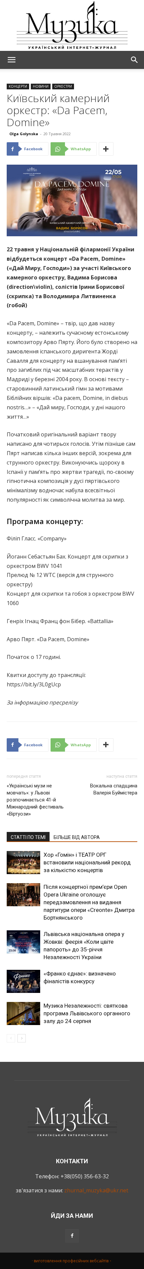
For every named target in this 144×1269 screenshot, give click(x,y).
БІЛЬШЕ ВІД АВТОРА (77, 837)
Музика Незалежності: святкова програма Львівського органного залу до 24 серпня (87, 1013)
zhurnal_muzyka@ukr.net (96, 1190)
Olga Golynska (23, 133)
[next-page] (21, 1038)
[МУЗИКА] (72, 25)
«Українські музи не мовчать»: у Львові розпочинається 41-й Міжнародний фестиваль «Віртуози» (35, 800)
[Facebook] (72, 1236)
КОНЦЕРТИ (18, 86)
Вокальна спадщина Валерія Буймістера (113, 789)
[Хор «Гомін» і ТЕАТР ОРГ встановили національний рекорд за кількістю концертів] (23, 862)
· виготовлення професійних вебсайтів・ (72, 1261)
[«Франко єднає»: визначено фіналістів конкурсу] (23, 981)
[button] (11, 60)
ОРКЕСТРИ (63, 86)
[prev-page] (11, 1038)
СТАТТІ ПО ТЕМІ (28, 837)
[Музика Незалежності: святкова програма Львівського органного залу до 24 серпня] (23, 1013)
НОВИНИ (41, 86)
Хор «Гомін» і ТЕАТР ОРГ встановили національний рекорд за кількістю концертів (87, 862)
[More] (106, 149)
